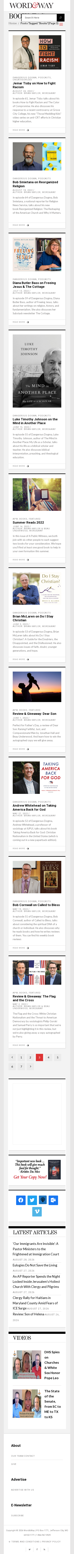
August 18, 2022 (23, 190)
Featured (35, 519)
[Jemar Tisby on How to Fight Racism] (37, 52)
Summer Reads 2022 (28, 522)
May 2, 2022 (20, 1004)
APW (15, 519)
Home (13, 23)
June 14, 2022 (21, 526)
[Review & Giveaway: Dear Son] (37, 687)
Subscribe (17, 1515)
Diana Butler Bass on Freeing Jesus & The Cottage (34, 285)
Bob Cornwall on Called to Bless (36, 905)
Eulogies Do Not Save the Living (35, 1265)
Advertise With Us (22, 1490)
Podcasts (44, 77)
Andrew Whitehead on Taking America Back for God (34, 807)
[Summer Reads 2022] (37, 494)
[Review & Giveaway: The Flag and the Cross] (37, 972)
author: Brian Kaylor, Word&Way (34, 93)
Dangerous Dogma (25, 77)
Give (13, 1464)
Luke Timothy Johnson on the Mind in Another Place (35, 421)
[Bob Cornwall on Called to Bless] (37, 877)
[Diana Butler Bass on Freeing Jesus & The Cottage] (37, 254)
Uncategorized (22, 79)
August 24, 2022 (23, 91)
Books (23, 519)
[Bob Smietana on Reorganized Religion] (37, 156)
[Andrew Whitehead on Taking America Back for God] (37, 777)
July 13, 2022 (21, 291)
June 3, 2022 (20, 624)
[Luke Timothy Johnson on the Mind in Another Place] (37, 371)
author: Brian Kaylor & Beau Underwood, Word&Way (31, 529)
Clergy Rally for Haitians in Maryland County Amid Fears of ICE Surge (35, 1303)
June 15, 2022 (21, 427)
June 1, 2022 (20, 718)
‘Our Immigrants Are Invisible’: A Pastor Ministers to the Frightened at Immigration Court (36, 1249)
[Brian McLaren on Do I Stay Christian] (37, 588)
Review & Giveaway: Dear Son (34, 714)
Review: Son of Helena (28, 1314)
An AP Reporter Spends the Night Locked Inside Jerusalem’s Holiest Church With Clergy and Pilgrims (36, 1281)
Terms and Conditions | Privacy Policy (36, 1541)
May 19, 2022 (20, 909)
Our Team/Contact (23, 1456)
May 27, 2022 (20, 813)
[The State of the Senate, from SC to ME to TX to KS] (27, 1417)
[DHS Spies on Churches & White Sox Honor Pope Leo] (27, 1378)
